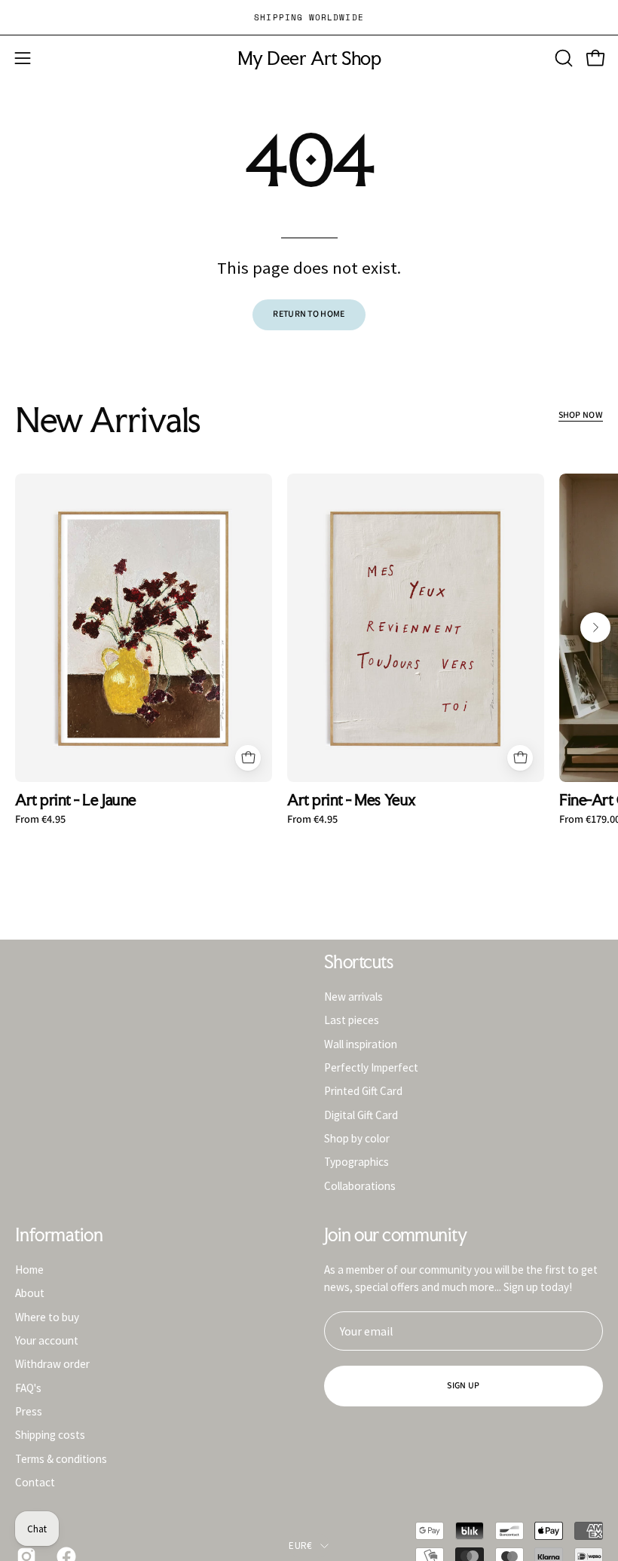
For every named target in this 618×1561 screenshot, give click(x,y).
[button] (562, 58)
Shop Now (580, 415)
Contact (35, 1482)
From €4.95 (40, 819)
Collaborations (360, 1185)
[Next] (595, 627)
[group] (309, 17)
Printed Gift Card (363, 1091)
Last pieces (351, 1020)
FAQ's (28, 1387)
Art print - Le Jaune (75, 800)
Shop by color (357, 1138)
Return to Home (308, 314)
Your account (46, 1340)
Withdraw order (52, 1364)
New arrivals (353, 996)
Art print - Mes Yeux (351, 800)
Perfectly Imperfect (371, 1067)
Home (29, 1269)
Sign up (463, 1385)
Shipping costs (50, 1435)
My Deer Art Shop (309, 58)
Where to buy (47, 1316)
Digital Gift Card (361, 1114)
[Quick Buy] (248, 758)
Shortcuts (358, 962)
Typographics (356, 1162)
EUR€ (300, 1545)
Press (28, 1411)
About (29, 1293)
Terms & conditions (61, 1458)
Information (58, 1235)
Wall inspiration (360, 1043)
